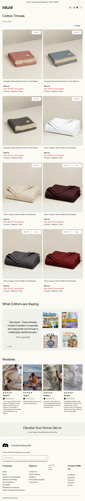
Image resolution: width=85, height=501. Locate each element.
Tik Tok (70, 485)
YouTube (71, 483)
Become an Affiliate (9, 479)
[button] (81, 7)
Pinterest (71, 480)
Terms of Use (52, 465)
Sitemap (51, 469)
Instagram (71, 477)
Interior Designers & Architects (13, 490)
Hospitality (6, 485)
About (4, 472)
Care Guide (33, 482)
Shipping (32, 477)
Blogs (4, 474)
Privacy (50, 467)
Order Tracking (34, 474)
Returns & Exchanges (36, 479)
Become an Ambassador (11, 477)
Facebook (71, 475)
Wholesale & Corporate (10, 487)
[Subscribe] (46, 457)
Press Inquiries (7, 482)
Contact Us (33, 472)
